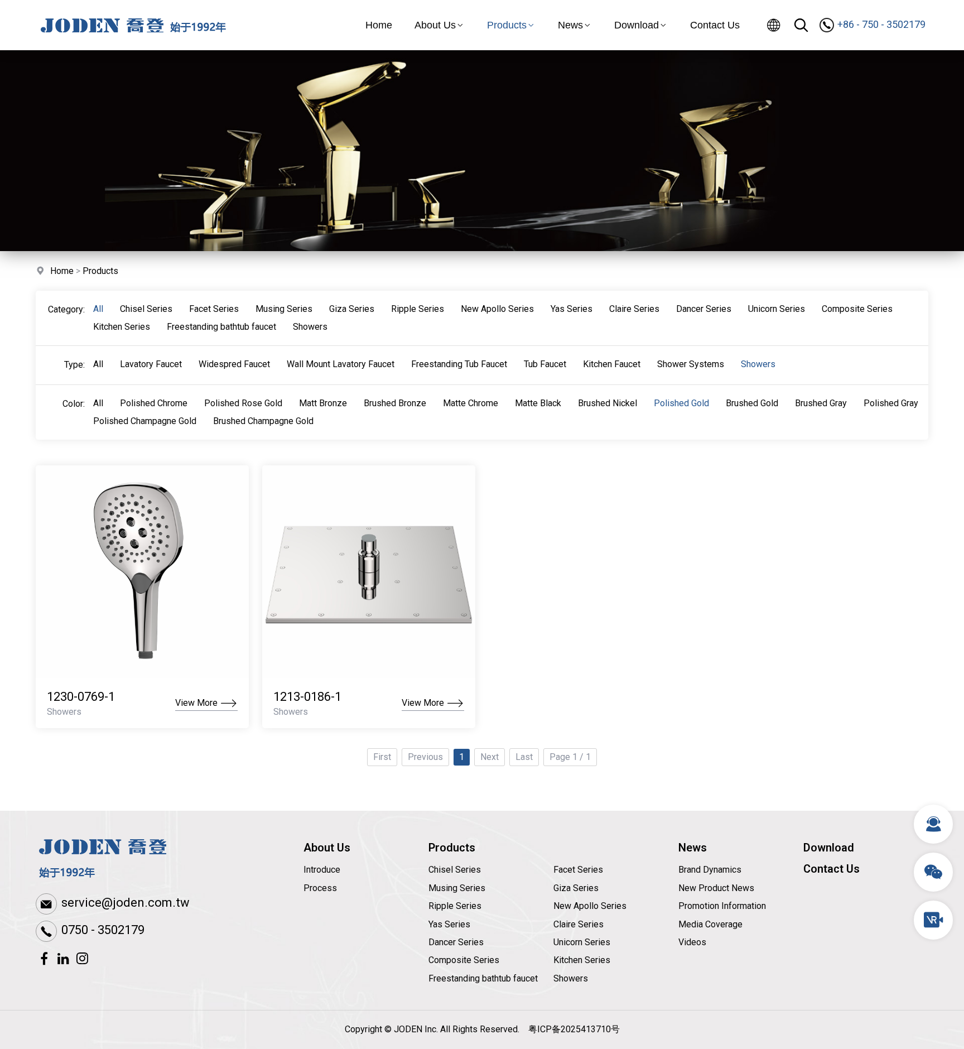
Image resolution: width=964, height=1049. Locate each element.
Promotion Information (722, 906)
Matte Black (538, 403)
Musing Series (284, 309)
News (570, 25)
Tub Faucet (545, 364)
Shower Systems (690, 364)
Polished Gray (891, 403)
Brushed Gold (752, 403)
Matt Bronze (323, 403)
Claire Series (634, 309)
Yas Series (571, 309)
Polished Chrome (153, 403)
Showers (310, 326)
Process (320, 888)
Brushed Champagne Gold (263, 421)
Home (378, 25)
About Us (435, 25)
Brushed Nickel (607, 403)
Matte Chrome (470, 403)
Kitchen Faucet (611, 364)
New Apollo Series (497, 309)
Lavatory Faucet (151, 364)
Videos (692, 942)
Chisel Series (146, 309)
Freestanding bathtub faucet (221, 326)
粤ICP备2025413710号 (574, 1029)
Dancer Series (703, 309)
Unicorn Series (776, 309)
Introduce (321, 869)
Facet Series (214, 309)
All (98, 309)
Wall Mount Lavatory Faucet (340, 364)
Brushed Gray (821, 403)
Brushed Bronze (395, 403)
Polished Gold (681, 403)
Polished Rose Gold (243, 403)
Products (507, 25)
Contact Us (715, 25)
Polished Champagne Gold (144, 421)
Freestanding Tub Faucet (459, 364)
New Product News (716, 888)
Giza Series (351, 309)
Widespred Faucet (234, 364)
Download (636, 25)
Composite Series (857, 309)
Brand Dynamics (709, 869)
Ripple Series (417, 309)
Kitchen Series (121, 326)
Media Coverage (710, 924)
